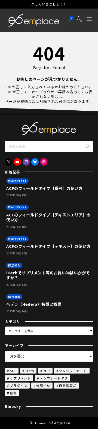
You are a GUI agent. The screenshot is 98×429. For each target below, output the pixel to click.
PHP (46, 370)
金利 (13, 392)
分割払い (43, 385)
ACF (13, 370)
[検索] (87, 146)
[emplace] (33, 20)
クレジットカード (73, 370)
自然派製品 (67, 385)
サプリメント (20, 378)
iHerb (29, 370)
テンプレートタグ (54, 378)
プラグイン (18, 385)
